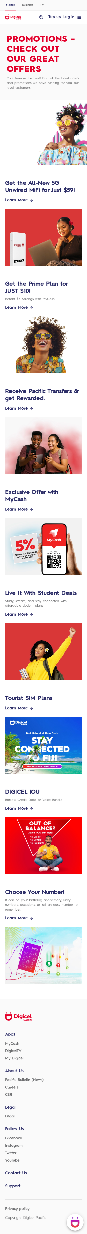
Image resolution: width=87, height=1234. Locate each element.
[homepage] (13, 19)
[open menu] (79, 17)
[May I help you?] (75, 1222)
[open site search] (41, 17)
